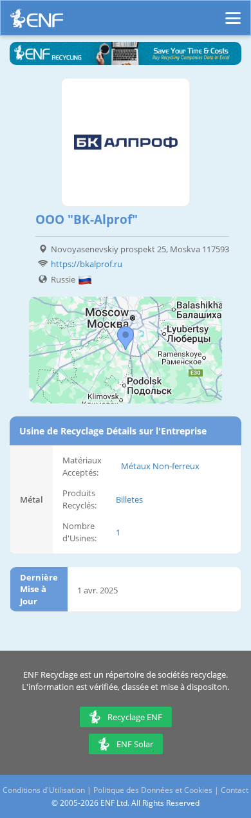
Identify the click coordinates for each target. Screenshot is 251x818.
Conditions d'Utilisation (44, 790)
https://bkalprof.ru (86, 264)
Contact (234, 790)
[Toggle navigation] (233, 12)
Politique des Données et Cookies (152, 790)
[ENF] (36, 21)
